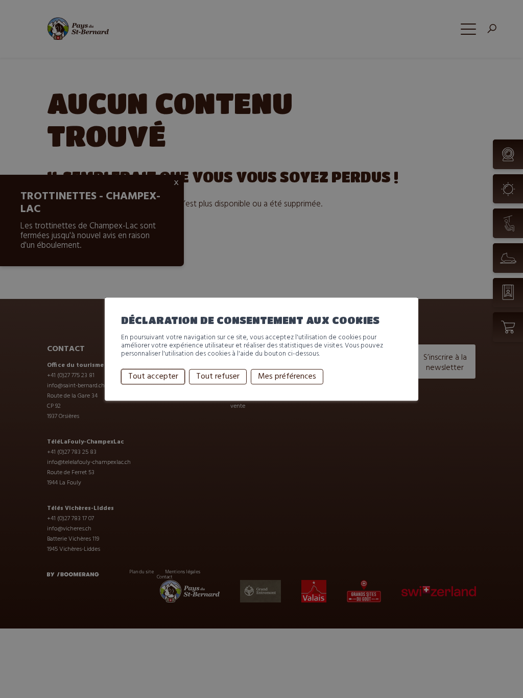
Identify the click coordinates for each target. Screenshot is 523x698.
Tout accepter (153, 376)
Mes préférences (287, 376)
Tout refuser (218, 376)
